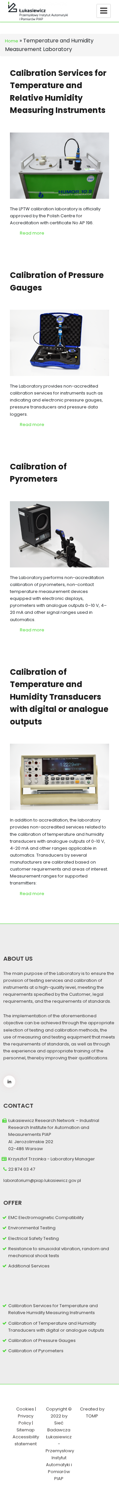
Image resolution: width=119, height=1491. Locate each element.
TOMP (92, 1416)
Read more (32, 233)
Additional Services (29, 1266)
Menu (104, 11)
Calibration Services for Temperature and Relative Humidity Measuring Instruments (53, 1309)
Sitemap (26, 1430)
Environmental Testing (32, 1228)
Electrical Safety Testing (33, 1238)
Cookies (25, 1409)
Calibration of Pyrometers (35, 1351)
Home (11, 41)
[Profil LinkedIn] (9, 1082)
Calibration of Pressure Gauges (42, 1340)
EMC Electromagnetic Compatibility (46, 1217)
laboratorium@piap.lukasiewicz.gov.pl (42, 1180)
